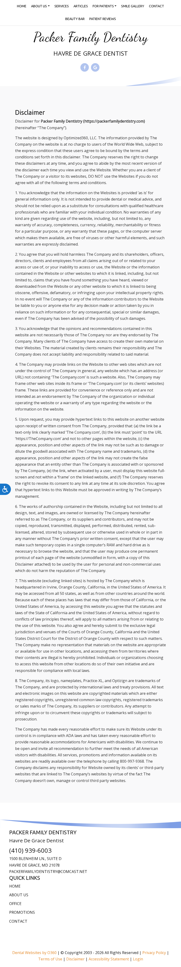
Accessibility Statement (109, 959)
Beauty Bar (75, 19)
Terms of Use (50, 959)
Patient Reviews (102, 19)
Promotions (22, 912)
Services (61, 6)
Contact (156, 6)
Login (138, 959)
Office (15, 903)
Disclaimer (75, 959)
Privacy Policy (154, 952)
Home (21, 6)
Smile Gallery (132, 6)
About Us (39, 6)
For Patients (103, 6)
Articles (81, 6)
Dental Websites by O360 (34, 952)
